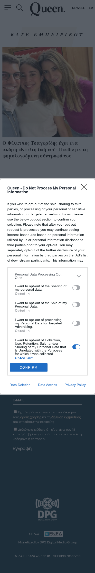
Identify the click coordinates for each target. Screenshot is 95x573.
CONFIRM (29, 367)
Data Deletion (20, 385)
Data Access (47, 385)
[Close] (85, 188)
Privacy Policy (75, 385)
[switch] (76, 287)
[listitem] (47, 276)
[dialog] (47, 286)
